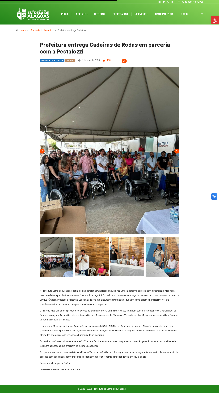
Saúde (70, 60)
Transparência (164, 14)
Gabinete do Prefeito (41, 30)
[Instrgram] (168, 2)
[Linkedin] (172, 2)
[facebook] (159, 2)
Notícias (99, 14)
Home (23, 30)
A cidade (81, 14)
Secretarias (120, 14)
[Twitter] (164, 2)
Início (64, 14)
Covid (184, 14)
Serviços (140, 14)
